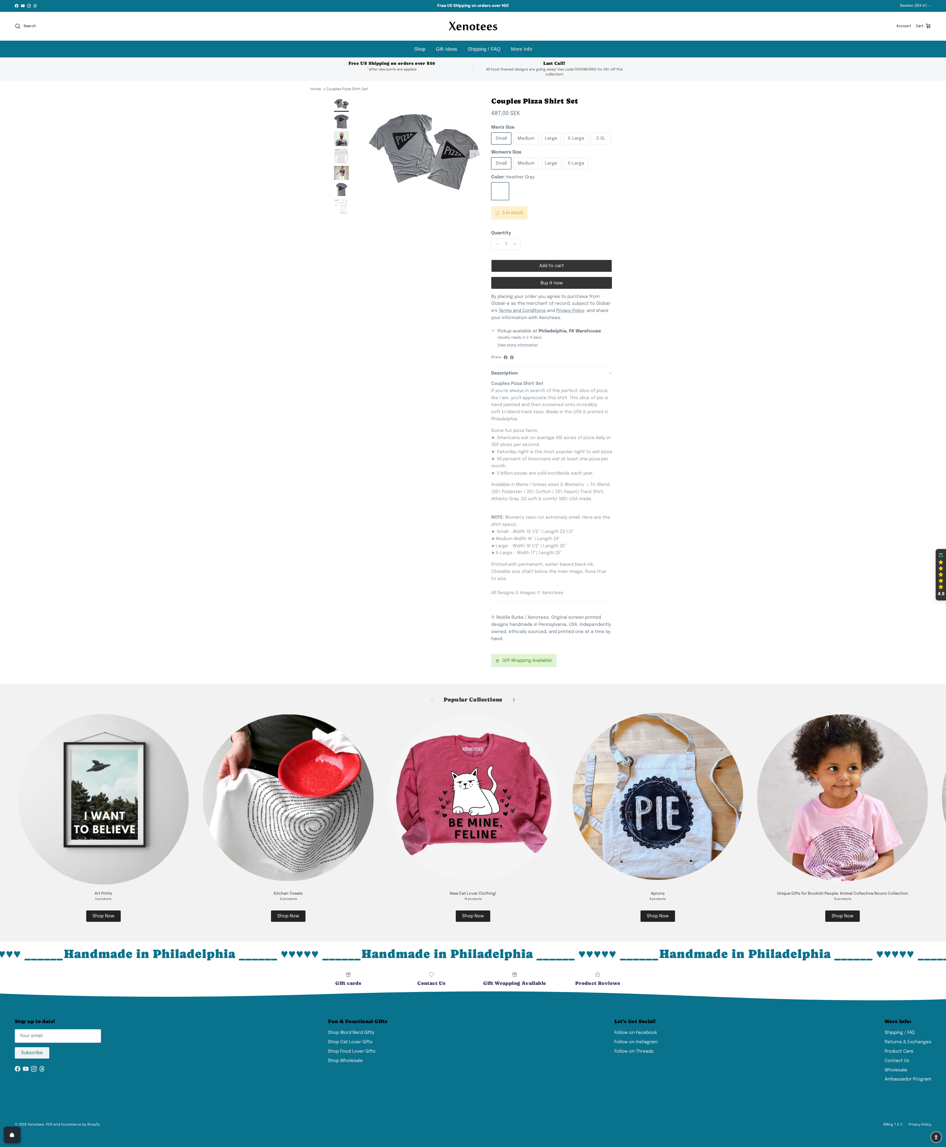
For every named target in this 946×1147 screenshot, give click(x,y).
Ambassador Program (908, 1079)
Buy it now (552, 283)
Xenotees (36, 1124)
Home (315, 89)
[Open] (12, 1135)
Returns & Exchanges (908, 1042)
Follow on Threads (634, 1051)
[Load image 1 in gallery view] (424, 153)
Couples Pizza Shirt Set (347, 89)
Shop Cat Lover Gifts (350, 1042)
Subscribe (32, 1053)
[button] (941, 575)
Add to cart (551, 266)
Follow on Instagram (636, 1042)
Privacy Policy (920, 1124)
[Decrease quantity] (496, 244)
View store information (518, 345)
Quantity (501, 233)
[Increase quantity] (516, 244)
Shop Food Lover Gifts (351, 1051)
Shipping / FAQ (484, 49)
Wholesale (896, 1070)
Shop (419, 49)
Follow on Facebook (635, 1032)
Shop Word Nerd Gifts (351, 1032)
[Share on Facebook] (505, 357)
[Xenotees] (473, 26)
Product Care (899, 1051)
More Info (521, 49)
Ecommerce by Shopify (80, 1124)
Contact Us (897, 1061)
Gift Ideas (446, 49)
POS (49, 1124)
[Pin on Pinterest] (512, 357)
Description (504, 373)
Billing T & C (893, 1124)
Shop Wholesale (345, 1061)
